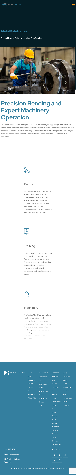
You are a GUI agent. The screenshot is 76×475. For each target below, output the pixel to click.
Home (31, 372)
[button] (73, 5)
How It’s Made (67, 398)
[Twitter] (65, 455)
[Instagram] (59, 460)
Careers (55, 372)
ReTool (41, 388)
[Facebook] (59, 455)
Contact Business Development (56, 441)
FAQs (40, 405)
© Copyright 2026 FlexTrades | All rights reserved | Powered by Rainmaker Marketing (38, 468)
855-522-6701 (9, 449)
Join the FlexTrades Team (55, 387)
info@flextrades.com (11, 454)
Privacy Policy (32, 398)
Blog (65, 372)
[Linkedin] (54, 455)
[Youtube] (54, 460)
